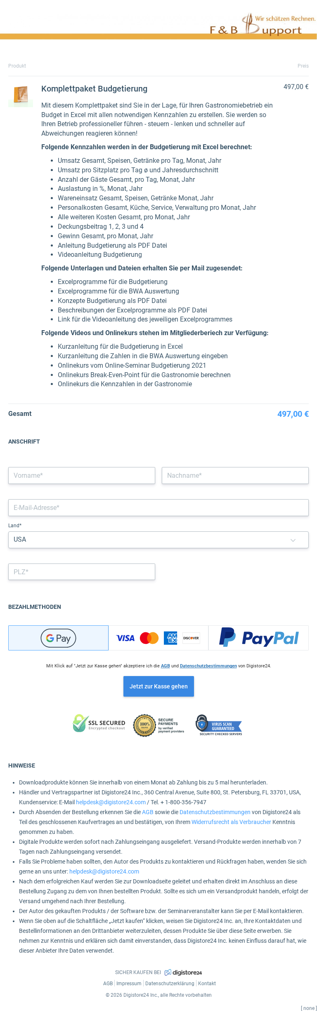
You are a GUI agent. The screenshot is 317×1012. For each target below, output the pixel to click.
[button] (293, 540)
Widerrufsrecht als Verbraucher (231, 822)
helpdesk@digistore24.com (111, 802)
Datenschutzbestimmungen (208, 666)
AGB (165, 666)
